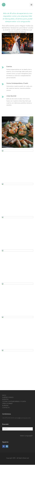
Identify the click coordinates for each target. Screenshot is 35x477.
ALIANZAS (5, 405)
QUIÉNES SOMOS (7, 397)
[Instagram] (7, 446)
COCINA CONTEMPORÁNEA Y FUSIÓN (14, 401)
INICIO (4, 395)
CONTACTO (6, 407)
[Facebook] (3, 446)
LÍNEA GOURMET (7, 403)
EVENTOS (5, 399)
